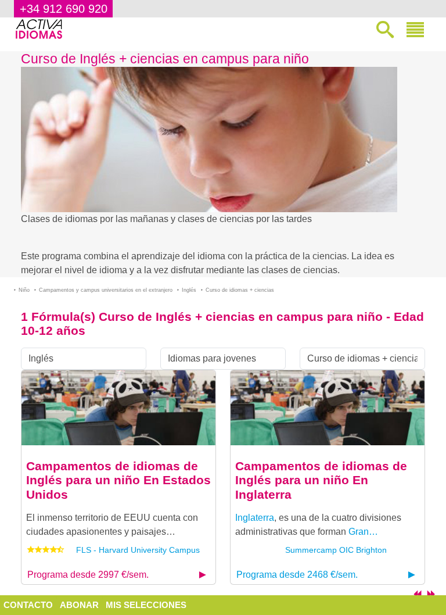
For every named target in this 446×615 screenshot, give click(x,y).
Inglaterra (254, 518)
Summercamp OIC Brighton (336, 550)
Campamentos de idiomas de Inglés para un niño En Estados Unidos (118, 480)
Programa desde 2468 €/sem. (297, 575)
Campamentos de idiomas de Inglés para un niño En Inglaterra (321, 480)
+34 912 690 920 (63, 8)
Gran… (363, 532)
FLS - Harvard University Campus (138, 550)
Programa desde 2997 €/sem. (88, 575)
